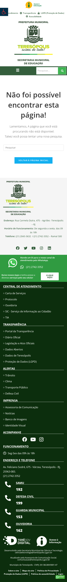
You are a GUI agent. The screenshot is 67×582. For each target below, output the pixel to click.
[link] (4, 12)
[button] (17, 70)
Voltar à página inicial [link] (33, 160)
